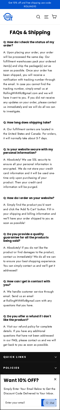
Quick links (14, 357)
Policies (11, 368)
